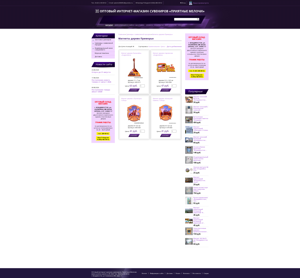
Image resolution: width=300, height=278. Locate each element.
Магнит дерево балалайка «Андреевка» (131, 54)
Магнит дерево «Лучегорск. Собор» (131, 99)
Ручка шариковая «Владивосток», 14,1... (200, 199)
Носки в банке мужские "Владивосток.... (200, 148)
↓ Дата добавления (174, 46)
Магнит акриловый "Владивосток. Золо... (199, 179)
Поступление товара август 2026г (101, 91)
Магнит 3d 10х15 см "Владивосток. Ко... (200, 240)
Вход (184, 3)
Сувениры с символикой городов (104, 43)
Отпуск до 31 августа (101, 72)
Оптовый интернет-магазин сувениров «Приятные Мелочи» (152, 11)
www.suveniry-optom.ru (99, 274)
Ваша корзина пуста (201, 3)
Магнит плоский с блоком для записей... (200, 108)
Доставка (98, 56)
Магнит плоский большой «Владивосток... (200, 138)
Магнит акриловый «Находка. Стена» (200, 128)
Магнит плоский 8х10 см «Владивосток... (200, 98)
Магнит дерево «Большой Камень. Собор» (162, 99)
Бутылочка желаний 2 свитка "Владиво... (200, 118)
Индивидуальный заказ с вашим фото (104, 49)
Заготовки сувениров (103, 39)
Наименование (154, 46)
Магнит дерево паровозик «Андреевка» (163, 54)
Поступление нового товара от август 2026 (101, 81)
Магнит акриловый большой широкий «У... (199, 220)
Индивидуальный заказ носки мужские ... (200, 158)
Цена (163, 46)
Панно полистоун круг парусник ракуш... (200, 189)
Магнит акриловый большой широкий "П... (198, 210)
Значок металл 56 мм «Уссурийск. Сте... (200, 168)
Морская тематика (102, 53)
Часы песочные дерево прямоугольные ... (200, 229)
